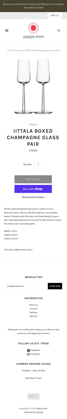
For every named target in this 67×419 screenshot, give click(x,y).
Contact (33, 308)
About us (33, 305)
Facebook (35, 350)
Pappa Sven (41, 408)
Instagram (35, 354)
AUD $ (31, 396)
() (55, 15)
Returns (33, 316)
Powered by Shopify (33, 412)
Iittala (33, 125)
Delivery (34, 312)
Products (19, 50)
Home (10, 50)
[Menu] (7, 30)
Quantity (27, 164)
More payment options (33, 197)
